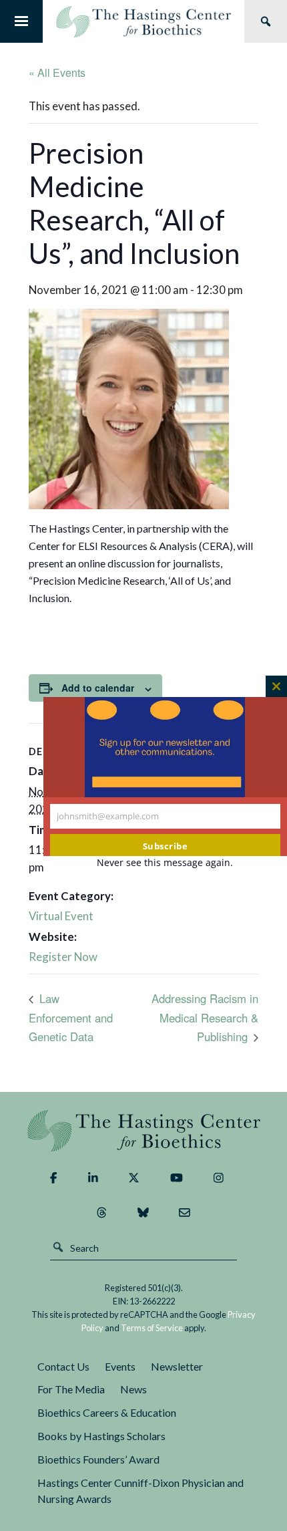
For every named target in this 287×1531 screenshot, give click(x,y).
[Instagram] (218, 1178)
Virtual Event (61, 916)
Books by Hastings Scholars (101, 1435)
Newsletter (177, 1366)
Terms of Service (152, 1328)
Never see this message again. (165, 862)
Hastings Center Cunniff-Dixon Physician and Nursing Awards (140, 1491)
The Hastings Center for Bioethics (143, 21)
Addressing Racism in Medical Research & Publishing (205, 1017)
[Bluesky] (143, 1213)
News (133, 1389)
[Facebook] (53, 1178)
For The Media (71, 1389)
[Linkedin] (93, 1178)
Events (120, 1366)
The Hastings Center (143, 1130)
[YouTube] (176, 1178)
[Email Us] (185, 1213)
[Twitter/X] (134, 1178)
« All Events (57, 72)
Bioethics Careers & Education (106, 1412)
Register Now (63, 957)
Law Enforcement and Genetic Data (71, 1017)
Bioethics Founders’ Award (98, 1459)
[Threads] (101, 1213)
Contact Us (63, 1366)
